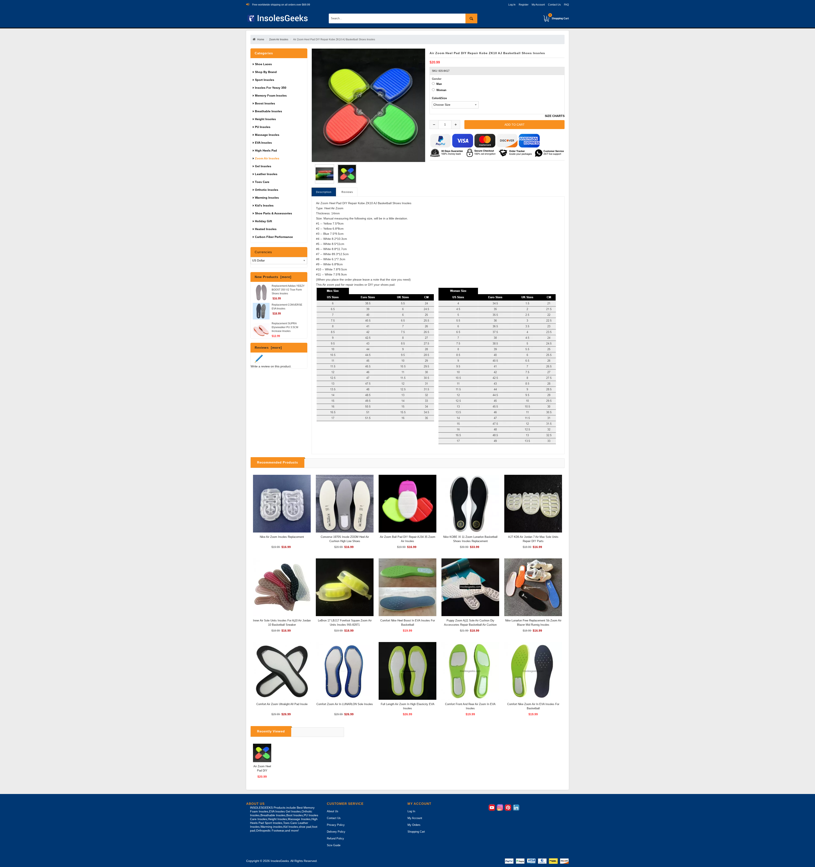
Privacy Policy (336, 824)
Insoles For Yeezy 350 (270, 87)
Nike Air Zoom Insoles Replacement (282, 536)
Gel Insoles (263, 166)
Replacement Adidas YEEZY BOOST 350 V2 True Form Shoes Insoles (288, 289)
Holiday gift (263, 221)
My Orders (414, 824)
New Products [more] (273, 277)
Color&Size (439, 98)
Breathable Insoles (268, 111)
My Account (538, 4)
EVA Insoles (263, 142)
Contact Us (554, 4)
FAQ (566, 4)
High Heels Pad (266, 150)
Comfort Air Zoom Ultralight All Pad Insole (282, 704)
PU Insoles (262, 127)
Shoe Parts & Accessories (273, 213)
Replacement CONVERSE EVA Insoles (287, 306)
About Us (332, 811)
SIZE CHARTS (555, 116)
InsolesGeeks (280, 861)
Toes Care (262, 182)
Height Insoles (265, 119)
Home (260, 39)
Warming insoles (267, 197)
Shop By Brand (266, 72)
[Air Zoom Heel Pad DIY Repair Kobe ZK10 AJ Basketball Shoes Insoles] (323, 173)
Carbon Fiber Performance (274, 237)
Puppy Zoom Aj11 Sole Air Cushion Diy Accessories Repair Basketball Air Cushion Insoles (470, 625)
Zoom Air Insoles (278, 39)
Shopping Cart (559, 17)
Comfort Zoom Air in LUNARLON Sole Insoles (344, 704)
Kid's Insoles (264, 205)
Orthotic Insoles (266, 189)
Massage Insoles (267, 134)
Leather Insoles (266, 174)
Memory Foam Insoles (271, 95)
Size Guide (333, 845)
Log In (512, 4)
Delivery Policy (336, 831)
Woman (441, 90)
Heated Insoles (266, 229)
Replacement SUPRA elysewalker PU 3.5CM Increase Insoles (285, 327)
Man (439, 84)
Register (523, 4)
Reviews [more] (268, 347)
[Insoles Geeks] (278, 18)
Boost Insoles (265, 103)
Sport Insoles (264, 80)
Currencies (263, 252)
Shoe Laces (264, 64)
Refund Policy (335, 838)
